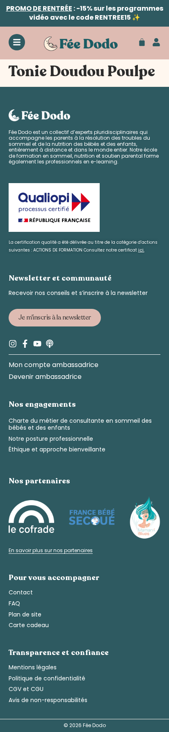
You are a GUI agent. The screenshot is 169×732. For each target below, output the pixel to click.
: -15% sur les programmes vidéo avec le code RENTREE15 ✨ (84, 13)
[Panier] (142, 42)
